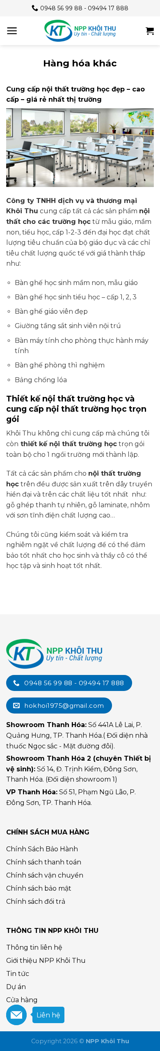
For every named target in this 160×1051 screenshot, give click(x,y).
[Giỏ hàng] (150, 31)
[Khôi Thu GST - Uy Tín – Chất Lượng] (80, 30)
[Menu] (12, 31)
